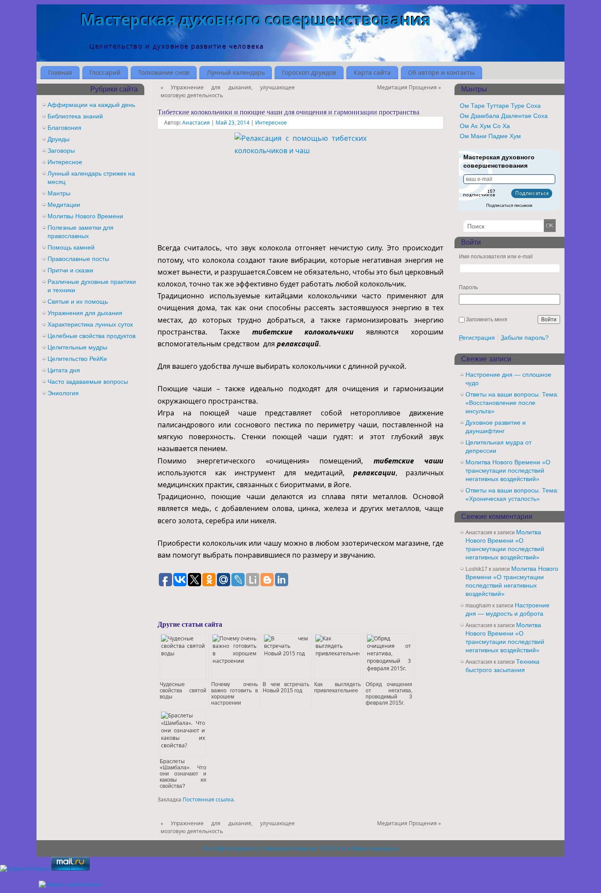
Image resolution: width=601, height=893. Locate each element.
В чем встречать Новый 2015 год (286, 687)
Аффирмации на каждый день (91, 104)
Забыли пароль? (525, 337)
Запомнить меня (486, 319)
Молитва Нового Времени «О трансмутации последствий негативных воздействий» (507, 470)
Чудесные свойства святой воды (183, 690)
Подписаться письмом (509, 205)
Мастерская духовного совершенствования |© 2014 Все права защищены (300, 848)
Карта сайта (372, 72)
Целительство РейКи (77, 358)
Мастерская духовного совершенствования (256, 19)
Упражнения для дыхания (85, 312)
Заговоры (61, 150)
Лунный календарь (236, 72)
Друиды (59, 139)
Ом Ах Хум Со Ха (485, 125)
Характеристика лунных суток (90, 324)
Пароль (468, 287)
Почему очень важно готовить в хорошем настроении (234, 693)
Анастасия (196, 122)
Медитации (64, 204)
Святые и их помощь (78, 301)
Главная (60, 72)
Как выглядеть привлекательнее (337, 687)
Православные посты (78, 258)
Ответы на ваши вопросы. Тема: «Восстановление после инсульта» (512, 403)
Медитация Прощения (409, 87)
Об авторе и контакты (441, 72)
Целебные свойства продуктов (92, 335)
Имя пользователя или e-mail (496, 257)
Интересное (271, 122)
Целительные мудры (77, 347)
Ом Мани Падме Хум (490, 136)
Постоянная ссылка (208, 799)
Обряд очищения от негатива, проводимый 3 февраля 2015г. (389, 693)
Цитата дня (64, 370)
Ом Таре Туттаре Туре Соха (500, 105)
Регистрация (477, 337)
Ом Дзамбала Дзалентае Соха (504, 115)
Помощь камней (71, 247)
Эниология (63, 393)
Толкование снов (163, 72)
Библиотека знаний (75, 116)
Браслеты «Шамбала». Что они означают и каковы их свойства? (183, 773)
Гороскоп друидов (309, 72)
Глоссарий (105, 72)
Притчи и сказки (70, 270)
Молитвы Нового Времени (85, 216)
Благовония (64, 127)
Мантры (59, 193)
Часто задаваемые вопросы (88, 381)
